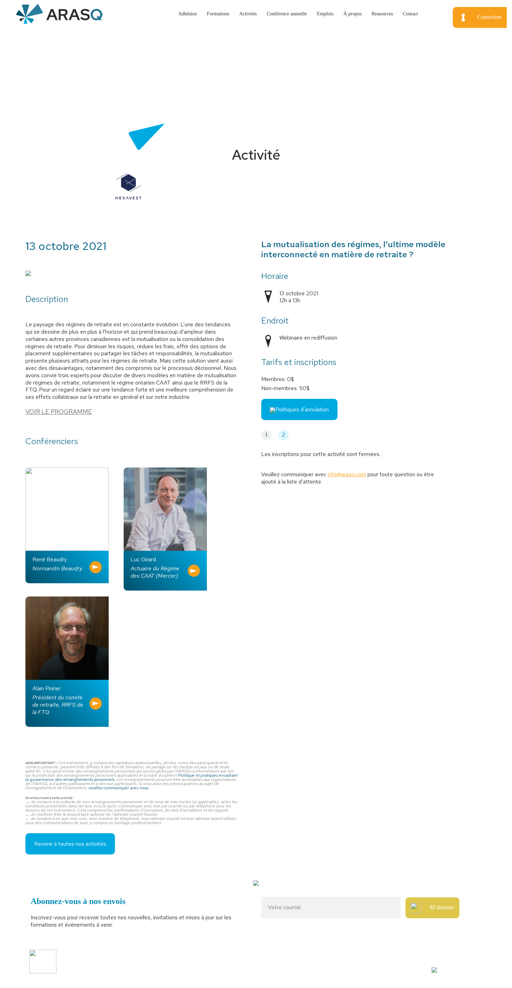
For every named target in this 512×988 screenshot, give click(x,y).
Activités (248, 13)
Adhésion (187, 13)
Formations (218, 13)
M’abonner (442, 907)
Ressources (382, 13)
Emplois (325, 13)
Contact (410, 13)
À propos (352, 13)
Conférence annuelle (287, 13)
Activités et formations (164, 957)
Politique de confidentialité (168, 969)
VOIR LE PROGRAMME (58, 412)
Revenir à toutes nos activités (70, 844)
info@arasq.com (347, 474)
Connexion (489, 17)
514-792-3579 (389, 957)
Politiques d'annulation (302, 409)
